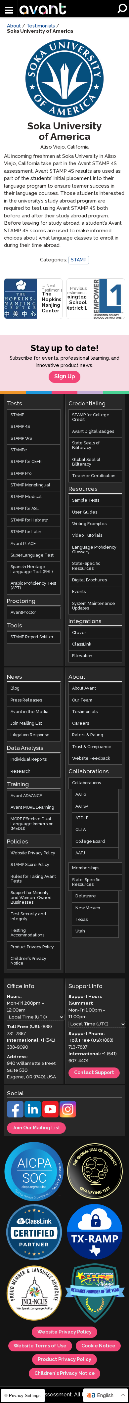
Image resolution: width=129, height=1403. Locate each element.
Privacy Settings (24, 1395)
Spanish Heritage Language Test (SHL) (32, 569)
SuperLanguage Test (32, 555)
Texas (81, 920)
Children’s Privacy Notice (28, 961)
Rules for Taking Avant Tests (33, 879)
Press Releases (26, 700)
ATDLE (81, 818)
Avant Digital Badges (93, 432)
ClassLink (81, 644)
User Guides (84, 512)
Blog (15, 688)
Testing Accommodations (27, 932)
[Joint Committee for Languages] (34, 1293)
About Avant (84, 688)
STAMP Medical (26, 497)
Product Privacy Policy (32, 947)
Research (20, 771)
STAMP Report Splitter (32, 637)
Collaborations (86, 783)
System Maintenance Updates (93, 606)
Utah (80, 931)
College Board (90, 841)
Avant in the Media (30, 712)
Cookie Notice (98, 1346)
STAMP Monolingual (30, 485)
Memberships (85, 868)
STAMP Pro (21, 474)
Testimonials (40, 26)
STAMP (79, 260)
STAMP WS (21, 438)
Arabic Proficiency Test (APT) (33, 585)
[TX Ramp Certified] (95, 1232)
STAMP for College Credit (90, 417)
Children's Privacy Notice (64, 1373)
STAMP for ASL (25, 509)
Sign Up (64, 377)
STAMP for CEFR (26, 462)
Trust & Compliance (91, 747)
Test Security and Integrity (28, 916)
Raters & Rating (87, 735)
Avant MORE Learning (32, 807)
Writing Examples (89, 524)
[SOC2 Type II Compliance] (34, 1172)
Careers (80, 723)
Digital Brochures (89, 580)
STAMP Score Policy (30, 865)
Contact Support (94, 1073)
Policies (17, 842)
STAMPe (19, 450)
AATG (81, 795)
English (105, 1395)
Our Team (82, 700)
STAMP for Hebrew (29, 520)
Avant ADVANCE (26, 796)
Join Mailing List (26, 723)
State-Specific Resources (86, 566)
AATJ (80, 853)
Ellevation (82, 656)
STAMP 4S (20, 427)
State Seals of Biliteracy (86, 445)
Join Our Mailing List (36, 1128)
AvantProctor (23, 613)
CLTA (80, 830)
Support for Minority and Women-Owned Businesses (31, 898)
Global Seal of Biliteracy (86, 462)
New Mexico (87, 908)
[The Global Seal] (95, 1172)
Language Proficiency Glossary (94, 549)
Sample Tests (85, 500)
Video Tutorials (87, 535)
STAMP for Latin (26, 532)
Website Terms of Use (40, 1346)
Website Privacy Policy (33, 853)
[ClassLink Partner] (34, 1232)
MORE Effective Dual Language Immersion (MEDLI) (32, 824)
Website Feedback (91, 758)
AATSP (81, 806)
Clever (79, 633)
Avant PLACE (23, 544)
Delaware (85, 896)
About (14, 26)
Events (79, 592)
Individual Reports (29, 760)
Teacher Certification (93, 476)
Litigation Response (30, 735)
